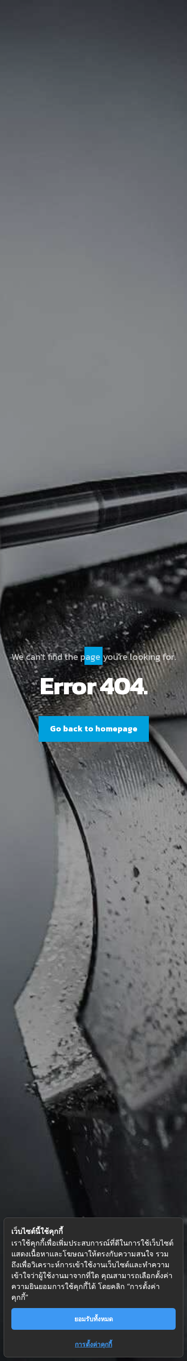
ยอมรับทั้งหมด (93, 1319)
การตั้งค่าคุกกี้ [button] (93, 1344)
